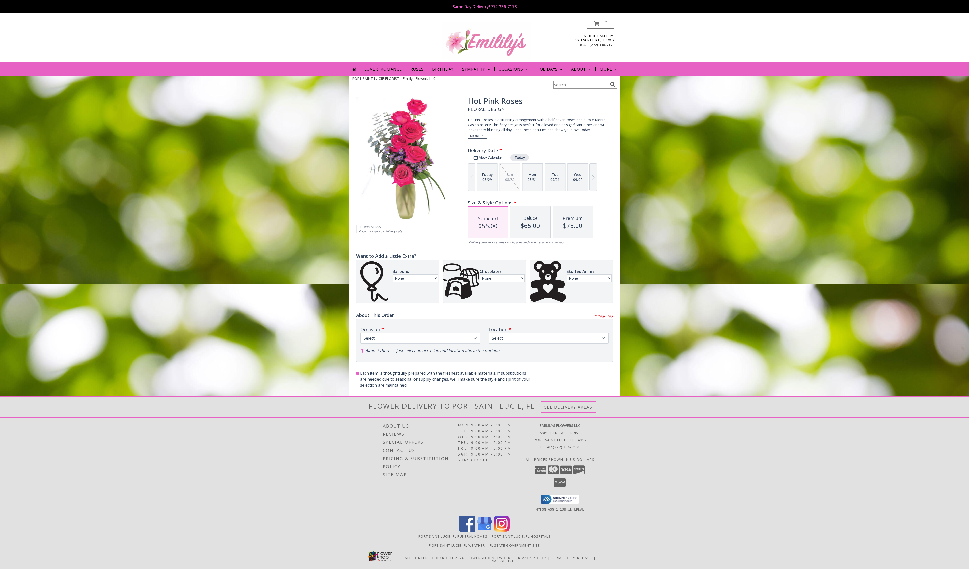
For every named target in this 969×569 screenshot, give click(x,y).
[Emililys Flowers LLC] (486, 40)
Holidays (547, 69)
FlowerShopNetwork (488, 558)
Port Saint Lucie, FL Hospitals (521, 536)
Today (520, 157)
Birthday (443, 69)
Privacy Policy (531, 558)
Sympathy (473, 69)
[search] (613, 84)
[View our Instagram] (502, 530)
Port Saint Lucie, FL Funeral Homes (452, 536)
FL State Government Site (515, 545)
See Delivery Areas (568, 407)
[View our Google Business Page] (484, 530)
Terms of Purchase (571, 558)
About (578, 69)
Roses (417, 69)
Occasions (511, 69)
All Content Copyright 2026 (434, 558)
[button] (600, 24)
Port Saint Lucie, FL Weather (457, 545)
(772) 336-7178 (601, 44)
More (606, 69)
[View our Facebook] (467, 530)
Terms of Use (500, 561)
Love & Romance (383, 69)
